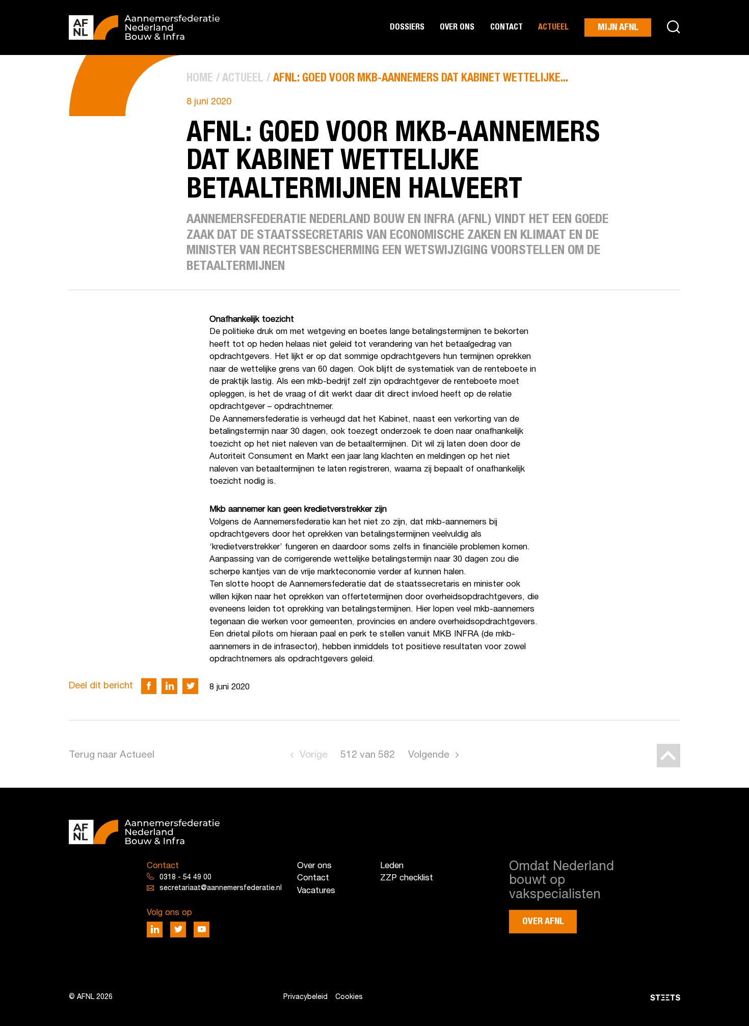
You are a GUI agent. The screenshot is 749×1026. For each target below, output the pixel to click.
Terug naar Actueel (111, 755)
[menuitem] (199, 79)
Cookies (349, 997)
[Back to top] (668, 755)
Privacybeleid (305, 997)
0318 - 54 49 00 (185, 877)
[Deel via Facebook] (149, 686)
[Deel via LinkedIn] (169, 686)
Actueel (553, 27)
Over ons (457, 27)
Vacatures (316, 891)
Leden (392, 866)
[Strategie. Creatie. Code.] (580, 997)
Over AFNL (543, 922)
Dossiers (407, 27)
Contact (506, 27)
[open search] (673, 28)
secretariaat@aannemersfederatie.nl (220, 888)
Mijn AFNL (618, 27)
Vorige (314, 755)
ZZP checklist (406, 878)
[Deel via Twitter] (190, 686)
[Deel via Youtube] (201, 929)
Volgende (428, 755)
